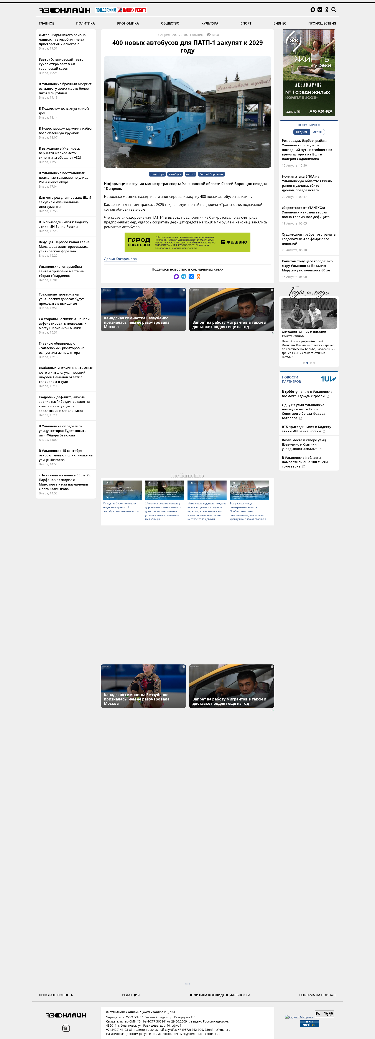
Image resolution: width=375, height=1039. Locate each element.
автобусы (175, 174)
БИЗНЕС (279, 23)
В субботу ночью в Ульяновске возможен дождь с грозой (307, 393)
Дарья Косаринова (120, 258)
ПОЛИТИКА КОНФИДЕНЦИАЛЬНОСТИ (219, 995)
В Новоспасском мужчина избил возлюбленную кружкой (65, 130)
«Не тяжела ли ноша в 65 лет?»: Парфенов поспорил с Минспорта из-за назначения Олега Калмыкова (65, 482)
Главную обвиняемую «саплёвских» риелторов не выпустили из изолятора (62, 348)
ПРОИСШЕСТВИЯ (322, 23)
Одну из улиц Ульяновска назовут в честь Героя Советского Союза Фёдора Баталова (303, 411)
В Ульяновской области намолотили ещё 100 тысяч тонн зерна (305, 461)
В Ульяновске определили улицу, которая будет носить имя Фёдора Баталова (62, 430)
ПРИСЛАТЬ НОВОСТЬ (56, 995)
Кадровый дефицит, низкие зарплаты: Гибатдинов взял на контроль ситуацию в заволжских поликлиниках (64, 404)
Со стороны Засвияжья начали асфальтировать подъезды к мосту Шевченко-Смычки (64, 323)
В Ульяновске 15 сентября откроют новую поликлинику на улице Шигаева (66, 455)
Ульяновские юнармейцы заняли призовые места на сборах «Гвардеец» (61, 271)
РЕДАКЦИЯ (131, 995)
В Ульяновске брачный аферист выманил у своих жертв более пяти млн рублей (65, 88)
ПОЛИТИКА (85, 23)
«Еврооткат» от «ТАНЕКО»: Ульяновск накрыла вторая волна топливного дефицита (306, 212)
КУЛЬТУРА (209, 23)
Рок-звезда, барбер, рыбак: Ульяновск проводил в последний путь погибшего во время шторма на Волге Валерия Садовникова (307, 149)
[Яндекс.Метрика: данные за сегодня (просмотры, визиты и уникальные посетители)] (299, 1017)
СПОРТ (245, 23)
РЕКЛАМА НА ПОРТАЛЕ (317, 995)
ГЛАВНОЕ (46, 23)
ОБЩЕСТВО (170, 23)
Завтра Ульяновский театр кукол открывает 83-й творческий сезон (61, 64)
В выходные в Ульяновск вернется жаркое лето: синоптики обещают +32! (60, 153)
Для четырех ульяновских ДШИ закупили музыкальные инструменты (65, 202)
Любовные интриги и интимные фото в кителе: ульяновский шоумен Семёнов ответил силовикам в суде (66, 375)
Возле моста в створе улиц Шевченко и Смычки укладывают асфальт (304, 444)
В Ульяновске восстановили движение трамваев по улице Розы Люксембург (64, 177)
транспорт (157, 174)
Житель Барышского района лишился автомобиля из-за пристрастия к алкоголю (62, 39)
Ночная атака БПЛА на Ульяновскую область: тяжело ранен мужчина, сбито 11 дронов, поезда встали (307, 183)
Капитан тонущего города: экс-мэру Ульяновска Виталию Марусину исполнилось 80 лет (307, 265)
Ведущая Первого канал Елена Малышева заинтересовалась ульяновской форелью (64, 246)
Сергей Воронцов (211, 174)
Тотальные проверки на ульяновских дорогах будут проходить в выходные (61, 299)
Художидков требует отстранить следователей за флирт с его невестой (309, 239)
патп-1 (190, 174)
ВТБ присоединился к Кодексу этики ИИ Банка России (63, 224)
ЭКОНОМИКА (128, 23)
